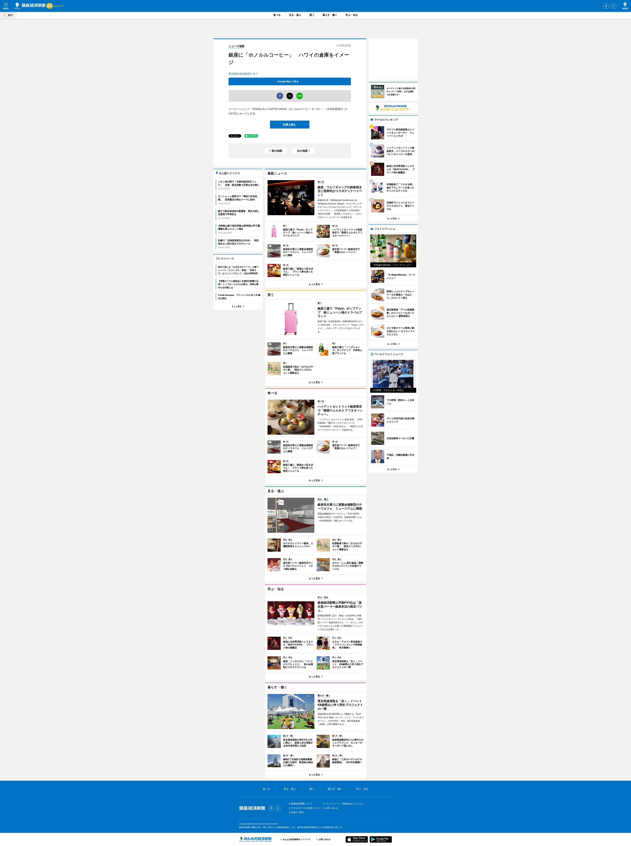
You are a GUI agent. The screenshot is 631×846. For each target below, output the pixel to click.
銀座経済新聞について (301, 803)
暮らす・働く (330, 14)
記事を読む (289, 124)
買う (311, 14)
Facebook (606, 6)
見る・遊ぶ (295, 14)
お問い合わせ (331, 808)
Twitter (613, 6)
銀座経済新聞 (29, 5)
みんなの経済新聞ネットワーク (255, 839)
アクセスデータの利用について (306, 808)
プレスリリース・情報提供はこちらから (344, 803)
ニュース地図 (236, 46)
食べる (277, 14)
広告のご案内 (297, 812)
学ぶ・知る (352, 14)
